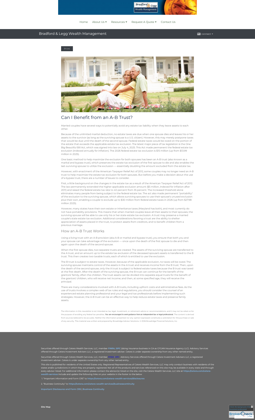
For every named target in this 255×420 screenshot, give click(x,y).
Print (67, 48)
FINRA (111, 348)
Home (84, 22)
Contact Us (168, 22)
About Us (98, 22)
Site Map (45, 407)
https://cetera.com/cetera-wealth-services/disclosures (116, 378)
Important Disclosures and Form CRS (61, 389)
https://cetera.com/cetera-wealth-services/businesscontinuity (101, 384)
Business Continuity (93, 389)
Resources (118, 22)
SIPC (118, 348)
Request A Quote (142, 22)
